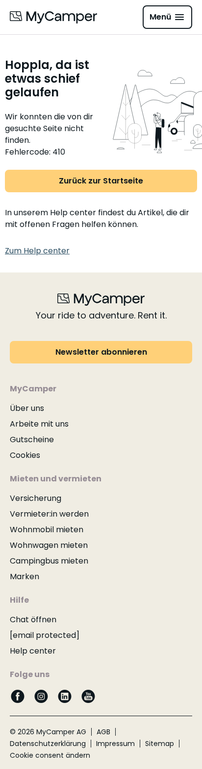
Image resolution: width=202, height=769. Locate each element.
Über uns (27, 408)
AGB (103, 732)
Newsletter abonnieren (101, 352)
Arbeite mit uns (39, 424)
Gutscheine (32, 439)
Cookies (25, 455)
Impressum (115, 743)
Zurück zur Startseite (101, 180)
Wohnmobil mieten (46, 529)
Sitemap (159, 743)
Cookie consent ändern (50, 755)
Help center (33, 650)
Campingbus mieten (49, 560)
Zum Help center (37, 250)
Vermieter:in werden (49, 514)
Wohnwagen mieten (49, 545)
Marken (24, 576)
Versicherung (35, 498)
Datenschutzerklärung (48, 743)
